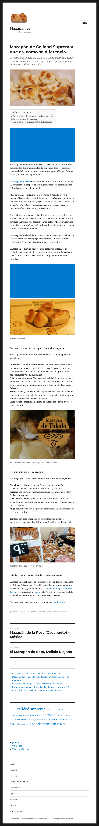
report (23, 724)
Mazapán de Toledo (21, 181)
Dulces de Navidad (19, 782)
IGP (61, 709)
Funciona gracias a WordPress (61, 819)
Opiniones (17, 746)
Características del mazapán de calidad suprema (33, 116)
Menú (84, 23)
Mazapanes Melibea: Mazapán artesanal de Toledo (36, 673)
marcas (39, 715)
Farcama (38, 592)
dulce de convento (52, 710)
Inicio (12, 764)
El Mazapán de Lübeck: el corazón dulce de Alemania (37, 690)
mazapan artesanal (63, 715)
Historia (13, 770)
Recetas (14, 776)
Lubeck (66, 710)
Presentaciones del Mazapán (25, 119)
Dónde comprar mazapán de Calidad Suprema (32, 122)
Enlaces (13, 799)
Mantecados (16, 811)
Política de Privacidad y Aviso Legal (34, 819)
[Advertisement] (42, 145)
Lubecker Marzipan (16, 715)
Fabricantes (15, 787)
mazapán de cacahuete (20, 719)
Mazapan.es (20, 28)
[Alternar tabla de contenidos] (50, 113)
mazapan (57, 612)
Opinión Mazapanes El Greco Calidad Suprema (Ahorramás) (40, 687)
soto (27, 724)
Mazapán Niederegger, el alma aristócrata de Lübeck (37, 683)
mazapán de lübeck (37, 720)
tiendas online (60, 602)
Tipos (12, 793)
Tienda (13, 805)
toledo (64, 612)
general (34, 612)
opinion (15, 724)
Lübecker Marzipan (29, 715)
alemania (13, 710)
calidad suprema (46, 612)
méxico (69, 719)
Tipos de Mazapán (21, 749)
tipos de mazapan (42, 724)
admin (15, 612)
